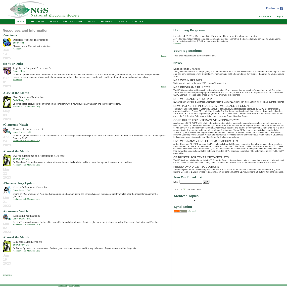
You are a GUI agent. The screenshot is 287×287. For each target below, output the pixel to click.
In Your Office (13, 63)
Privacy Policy (74, 286)
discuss (164, 56)
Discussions (37, 21)
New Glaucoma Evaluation (28, 97)
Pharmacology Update (19, 183)
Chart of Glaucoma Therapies (30, 187)
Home (20, 21)
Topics (54, 21)
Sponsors (107, 21)
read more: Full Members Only (26, 106)
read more (17, 48)
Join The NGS (264, 16)
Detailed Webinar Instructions (30, 39)
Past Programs (72, 21)
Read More (177, 43)
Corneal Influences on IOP (28, 129)
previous (7, 275)
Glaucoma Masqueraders (27, 241)
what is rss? (192, 211)
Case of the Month (16, 93)
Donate (122, 21)
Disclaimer (62, 286)
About (92, 21)
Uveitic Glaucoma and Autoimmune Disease (39, 155)
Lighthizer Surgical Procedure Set (33, 68)
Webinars (10, 35)
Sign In (280, 16)
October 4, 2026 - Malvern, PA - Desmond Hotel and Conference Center (215, 36)
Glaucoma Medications (26, 215)
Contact (138, 21)
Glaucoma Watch (16, 124)
